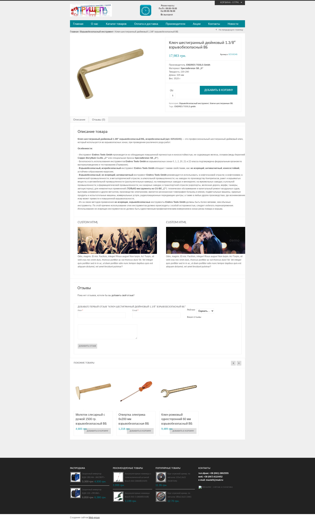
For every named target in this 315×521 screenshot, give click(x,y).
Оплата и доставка (146, 23)
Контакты (214, 23)
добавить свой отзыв (122, 295)
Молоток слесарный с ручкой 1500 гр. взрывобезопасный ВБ (91, 419)
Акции (197, 23)
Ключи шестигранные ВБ (221, 103)
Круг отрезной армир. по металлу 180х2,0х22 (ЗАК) (179, 495)
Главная (78, 23)
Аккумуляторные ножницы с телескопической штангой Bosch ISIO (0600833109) (138, 477)
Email (135, 310)
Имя (80, 310)
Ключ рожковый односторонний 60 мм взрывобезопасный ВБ (176, 419)
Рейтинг (191, 310)
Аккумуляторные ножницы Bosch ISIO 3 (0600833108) (137, 495)
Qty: (172, 90)
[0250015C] (110, 109)
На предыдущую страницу (231, 30)
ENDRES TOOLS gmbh (185, 106)
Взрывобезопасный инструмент (97, 31)
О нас (94, 23)
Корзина (225, 2)
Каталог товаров (116, 23)
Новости (233, 23)
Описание (79, 119)
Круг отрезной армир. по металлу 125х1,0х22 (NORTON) (179, 477)
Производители (175, 23)
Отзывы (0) (98, 119)
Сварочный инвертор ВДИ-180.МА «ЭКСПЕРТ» (93, 476)
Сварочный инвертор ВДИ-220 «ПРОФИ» (91, 491)
